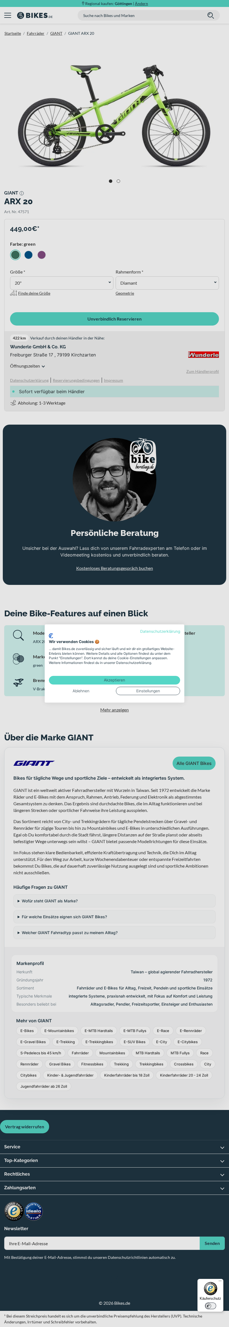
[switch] (210, 1306)
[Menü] (220, 1282)
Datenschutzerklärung (160, 631)
